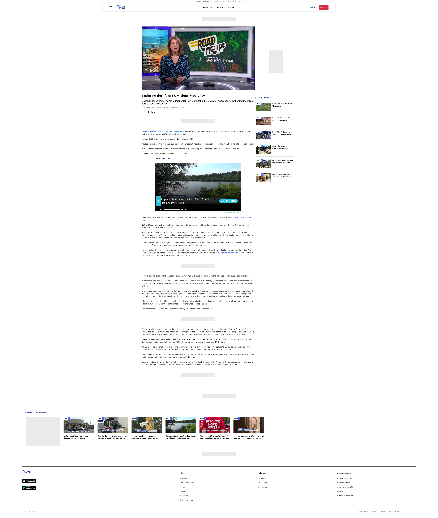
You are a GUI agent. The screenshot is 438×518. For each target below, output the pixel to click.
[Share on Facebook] (149, 112)
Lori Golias (146, 108)
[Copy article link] (155, 112)
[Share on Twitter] (152, 112)
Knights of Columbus (230, 253)
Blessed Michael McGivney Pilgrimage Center (164, 131)
